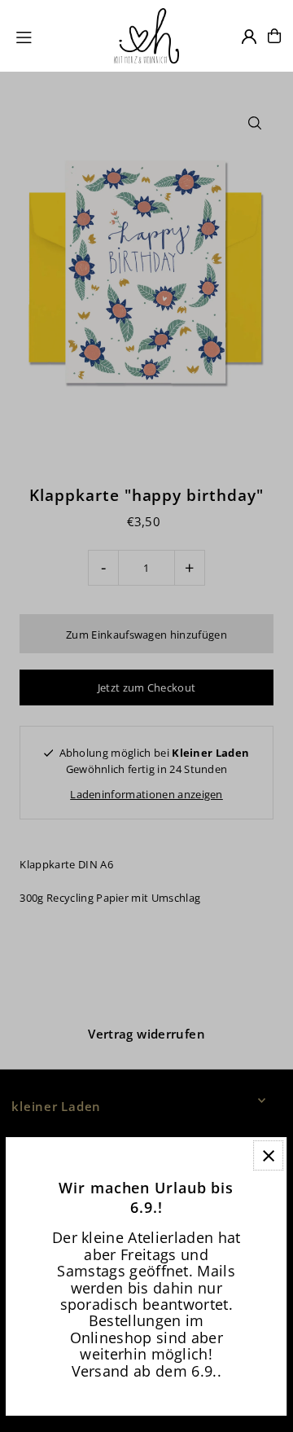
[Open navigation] (57, 35)
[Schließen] (269, 1155)
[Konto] (249, 36)
